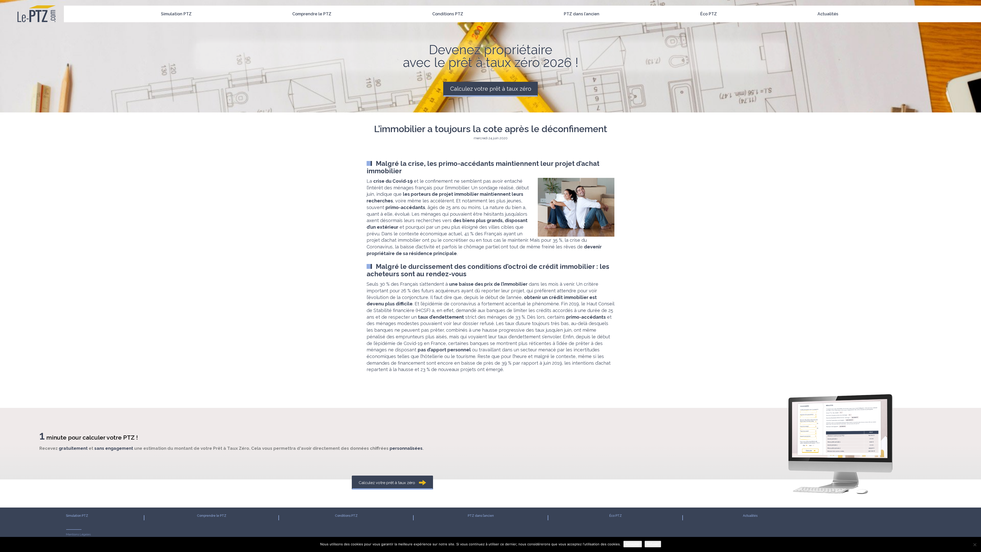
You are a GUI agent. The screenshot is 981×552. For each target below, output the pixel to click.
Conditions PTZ (447, 14)
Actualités (828, 14)
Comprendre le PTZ (311, 14)
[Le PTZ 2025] (36, 6)
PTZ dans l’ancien (581, 14)
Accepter (632, 544)
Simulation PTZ (176, 14)
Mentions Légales (78, 534)
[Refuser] (974, 544)
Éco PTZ (708, 14)
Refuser (653, 544)
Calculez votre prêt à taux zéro (490, 88)
